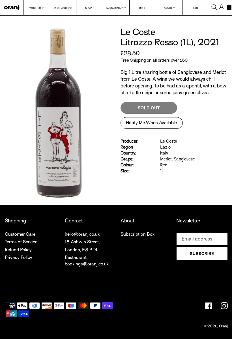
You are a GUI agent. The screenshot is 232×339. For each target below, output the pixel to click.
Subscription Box (137, 234)
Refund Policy (18, 249)
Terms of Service (21, 241)
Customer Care (20, 234)
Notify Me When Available (151, 122)
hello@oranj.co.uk (82, 234)
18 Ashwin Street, (82, 241)
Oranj (223, 326)
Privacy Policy (18, 257)
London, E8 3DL (81, 249)
